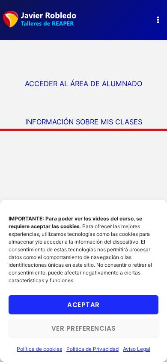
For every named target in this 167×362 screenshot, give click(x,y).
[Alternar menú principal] (158, 20)
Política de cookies (39, 349)
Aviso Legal (136, 349)
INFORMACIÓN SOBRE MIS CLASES (83, 122)
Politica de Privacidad (92, 349)
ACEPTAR (83, 304)
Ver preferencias (83, 328)
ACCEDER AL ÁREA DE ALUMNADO (83, 83)
